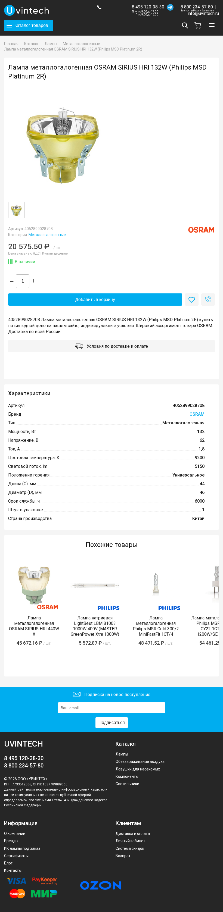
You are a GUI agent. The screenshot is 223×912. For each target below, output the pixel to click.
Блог (8, 863)
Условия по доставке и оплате (117, 346)
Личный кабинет (130, 841)
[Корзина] (199, 25)
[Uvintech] (46, 10)
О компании (14, 833)
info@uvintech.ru (203, 13)
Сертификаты (16, 856)
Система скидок (130, 848)
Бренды (11, 841)
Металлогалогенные (47, 235)
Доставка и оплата (133, 833)
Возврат (123, 856)
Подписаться (111, 722)
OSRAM (197, 414)
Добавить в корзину (95, 299)
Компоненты (127, 776)
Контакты (12, 870)
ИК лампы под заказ (22, 848)
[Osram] (201, 229)
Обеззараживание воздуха (140, 761)
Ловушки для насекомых (138, 769)
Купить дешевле (55, 253)
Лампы (122, 754)
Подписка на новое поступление (116, 694)
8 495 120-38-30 (148, 7)
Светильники (127, 784)
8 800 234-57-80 (197, 7)
